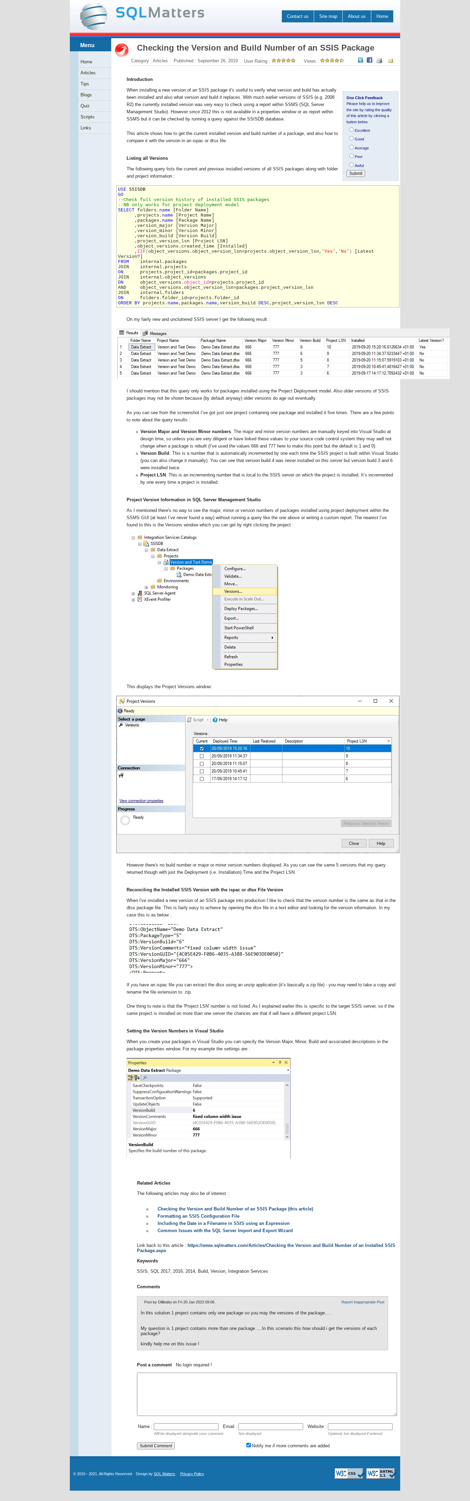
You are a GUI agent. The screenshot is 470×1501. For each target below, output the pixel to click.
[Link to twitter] (360, 60)
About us (357, 16)
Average (362, 148)
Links (86, 127)
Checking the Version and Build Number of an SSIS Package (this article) (235, 1208)
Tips (85, 83)
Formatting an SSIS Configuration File (198, 1216)
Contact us (298, 16)
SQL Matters (164, 1474)
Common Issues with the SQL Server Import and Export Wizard (225, 1230)
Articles (88, 72)
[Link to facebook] (369, 60)
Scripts (88, 116)
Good (359, 139)
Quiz (85, 105)
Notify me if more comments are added (291, 1445)
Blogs (86, 94)
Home (382, 16)
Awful (359, 166)
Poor (359, 157)
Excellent (362, 130)
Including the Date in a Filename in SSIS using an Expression (224, 1223)
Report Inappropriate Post (362, 1302)
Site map (328, 16)
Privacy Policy (192, 1474)
